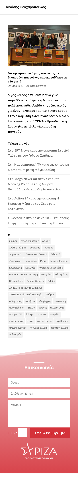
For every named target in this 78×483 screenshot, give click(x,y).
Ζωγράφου (15, 261)
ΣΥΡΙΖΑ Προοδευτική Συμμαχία (25, 294)
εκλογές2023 (15, 314)
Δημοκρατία (15, 254)
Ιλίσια (43, 261)
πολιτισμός (15, 334)
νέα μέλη (54, 314)
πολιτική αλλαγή (60, 327)
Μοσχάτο (46, 274)
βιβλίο (31, 307)
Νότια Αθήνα (16, 281)
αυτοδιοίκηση (16, 307)
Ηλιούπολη (31, 261)
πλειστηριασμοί (17, 327)
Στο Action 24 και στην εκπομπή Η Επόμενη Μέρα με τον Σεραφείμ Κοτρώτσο (33, 203)
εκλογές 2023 (57, 307)
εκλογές (42, 307)
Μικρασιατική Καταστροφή (23, 274)
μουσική (42, 314)
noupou (13, 240)
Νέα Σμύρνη (61, 274)
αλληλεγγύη (44, 301)
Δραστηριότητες (36, 86)
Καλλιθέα (30, 267)
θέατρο (30, 314)
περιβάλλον (62, 321)
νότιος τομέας (44, 321)
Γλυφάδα (48, 247)
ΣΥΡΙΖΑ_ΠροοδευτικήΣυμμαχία (25, 287)
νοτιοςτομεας (16, 321)
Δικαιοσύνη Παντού (36, 254)
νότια (30, 321)
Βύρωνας (35, 247)
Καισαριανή (15, 267)
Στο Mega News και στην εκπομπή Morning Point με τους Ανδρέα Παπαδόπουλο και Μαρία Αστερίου (34, 184)
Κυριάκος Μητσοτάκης (51, 267)
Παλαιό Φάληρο (35, 281)
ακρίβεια (30, 301)
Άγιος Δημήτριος (30, 240)
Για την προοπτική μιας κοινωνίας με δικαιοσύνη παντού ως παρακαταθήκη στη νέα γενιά (37, 77)
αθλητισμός (15, 301)
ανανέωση (60, 301)
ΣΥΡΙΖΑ (51, 281)
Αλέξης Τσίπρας (17, 247)
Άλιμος (46, 240)
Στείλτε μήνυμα (50, 433)
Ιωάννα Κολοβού (59, 261)
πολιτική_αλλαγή (39, 327)
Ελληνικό (55, 254)
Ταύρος (50, 294)
